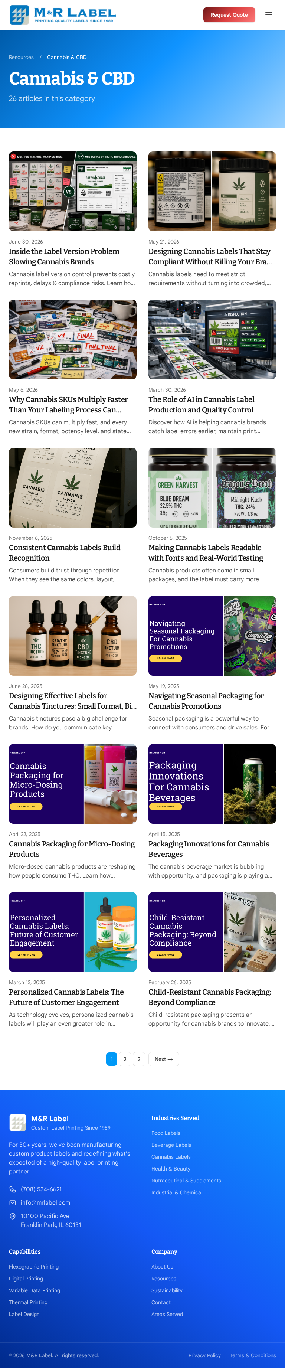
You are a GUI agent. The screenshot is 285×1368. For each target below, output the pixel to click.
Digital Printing (26, 1278)
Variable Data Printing (34, 1290)
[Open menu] (268, 14)
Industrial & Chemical (176, 1192)
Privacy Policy (205, 1355)
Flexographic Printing (34, 1266)
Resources (21, 57)
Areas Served (167, 1314)
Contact (161, 1302)
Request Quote (229, 15)
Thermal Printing (28, 1302)
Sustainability (167, 1290)
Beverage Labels (171, 1145)
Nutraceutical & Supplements (186, 1180)
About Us (162, 1266)
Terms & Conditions (253, 1355)
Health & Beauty (170, 1168)
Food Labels (165, 1133)
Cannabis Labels (171, 1156)
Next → (164, 1059)
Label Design (24, 1314)
